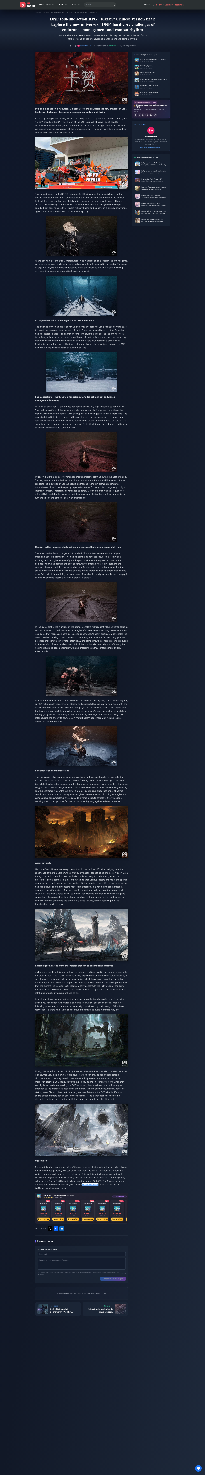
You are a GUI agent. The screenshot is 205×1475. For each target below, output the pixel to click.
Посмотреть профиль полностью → (150, 147)
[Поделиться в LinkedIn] (151, 115)
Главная (38, 12)
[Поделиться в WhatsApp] (143, 115)
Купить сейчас (43, 1219)
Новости (46, 12)
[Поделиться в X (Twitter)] (139, 115)
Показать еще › (119, 1196)
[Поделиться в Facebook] (135, 115)
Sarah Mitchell (151, 136)
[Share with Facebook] (56, 1228)
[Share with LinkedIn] (61, 1228)
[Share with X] (50, 1228)
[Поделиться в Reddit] (155, 115)
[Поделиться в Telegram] (147, 115)
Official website (90, 1184)
